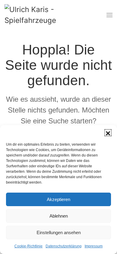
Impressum (94, 246)
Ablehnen (59, 215)
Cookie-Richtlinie (28, 246)
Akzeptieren (58, 199)
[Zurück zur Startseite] (37, 15)
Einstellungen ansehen (59, 232)
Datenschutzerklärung (64, 246)
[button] (108, 133)
